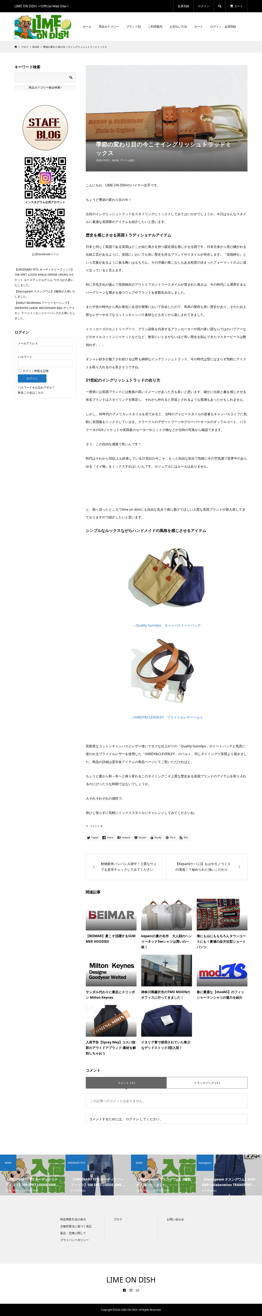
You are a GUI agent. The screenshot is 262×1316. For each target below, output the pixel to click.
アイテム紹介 (127, 160)
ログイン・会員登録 (223, 26)
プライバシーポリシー (74, 1240)
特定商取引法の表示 (73, 1219)
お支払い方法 (178, 26)
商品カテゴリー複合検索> (45, 87)
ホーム (87, 26)
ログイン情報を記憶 (35, 371)
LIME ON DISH (131, 1280)
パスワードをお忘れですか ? (36, 387)
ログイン (203, 6)
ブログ (118, 1219)
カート (198, 26)
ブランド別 (133, 26)
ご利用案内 (155, 26)
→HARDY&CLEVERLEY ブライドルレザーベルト (166, 717)
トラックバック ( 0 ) (207, 1083)
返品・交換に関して (73, 1233)
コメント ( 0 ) (126, 1083)
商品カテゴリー (109, 26)
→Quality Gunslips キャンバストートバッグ (167, 625)
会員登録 (183, 6)
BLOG (115, 160)
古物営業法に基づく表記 (76, 1226)
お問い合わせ (175, 1219)
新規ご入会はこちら (31, 392)
